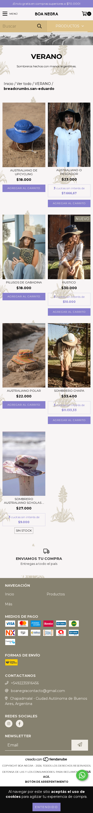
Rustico (69, 282)
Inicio (8, 83)
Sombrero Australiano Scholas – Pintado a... (24, 500)
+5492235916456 (25, 683)
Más (8, 604)
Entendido (46, 807)
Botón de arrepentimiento (46, 781)
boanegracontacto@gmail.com (38, 691)
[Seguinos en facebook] (19, 723)
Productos (56, 594)
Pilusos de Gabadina (24, 282)
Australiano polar (24, 390)
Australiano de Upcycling (23, 172)
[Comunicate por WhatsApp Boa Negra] (82, 775)
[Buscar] (39, 26)
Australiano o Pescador (69, 172)
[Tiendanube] (46, 760)
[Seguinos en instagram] (8, 723)
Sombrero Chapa (69, 390)
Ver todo (24, 83)
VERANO (43, 83)
